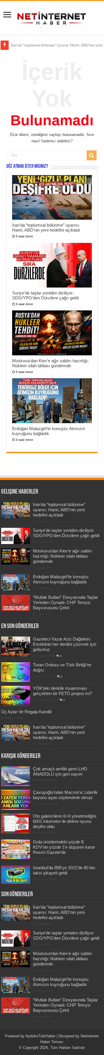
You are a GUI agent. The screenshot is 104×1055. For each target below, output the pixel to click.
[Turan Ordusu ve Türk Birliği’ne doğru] (15, 672)
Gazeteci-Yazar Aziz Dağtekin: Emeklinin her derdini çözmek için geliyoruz (64, 644)
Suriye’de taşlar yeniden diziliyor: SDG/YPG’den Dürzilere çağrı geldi (45, 295)
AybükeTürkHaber (40, 1036)
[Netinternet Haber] (52, 17)
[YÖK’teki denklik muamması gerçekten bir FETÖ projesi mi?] (15, 695)
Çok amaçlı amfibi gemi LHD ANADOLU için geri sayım (60, 771)
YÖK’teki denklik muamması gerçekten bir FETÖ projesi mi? (62, 691)
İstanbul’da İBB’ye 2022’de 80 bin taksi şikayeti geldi (64, 870)
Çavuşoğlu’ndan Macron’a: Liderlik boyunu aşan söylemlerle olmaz (65, 795)
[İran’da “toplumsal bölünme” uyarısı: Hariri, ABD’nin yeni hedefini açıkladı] (15, 733)
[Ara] (91, 155)
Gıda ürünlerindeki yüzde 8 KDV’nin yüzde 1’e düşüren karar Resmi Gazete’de (64, 847)
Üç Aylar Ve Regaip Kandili (26, 711)
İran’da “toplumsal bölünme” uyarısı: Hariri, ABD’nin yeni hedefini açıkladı (46, 227)
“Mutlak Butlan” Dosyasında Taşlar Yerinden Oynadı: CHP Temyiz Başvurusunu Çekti (65, 602)
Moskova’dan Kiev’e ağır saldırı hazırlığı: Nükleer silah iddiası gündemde (50, 363)
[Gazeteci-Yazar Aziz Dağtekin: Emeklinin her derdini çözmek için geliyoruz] (15, 646)
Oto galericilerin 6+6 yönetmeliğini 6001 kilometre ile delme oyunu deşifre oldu (64, 821)
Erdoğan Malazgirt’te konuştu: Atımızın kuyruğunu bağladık (48, 431)
